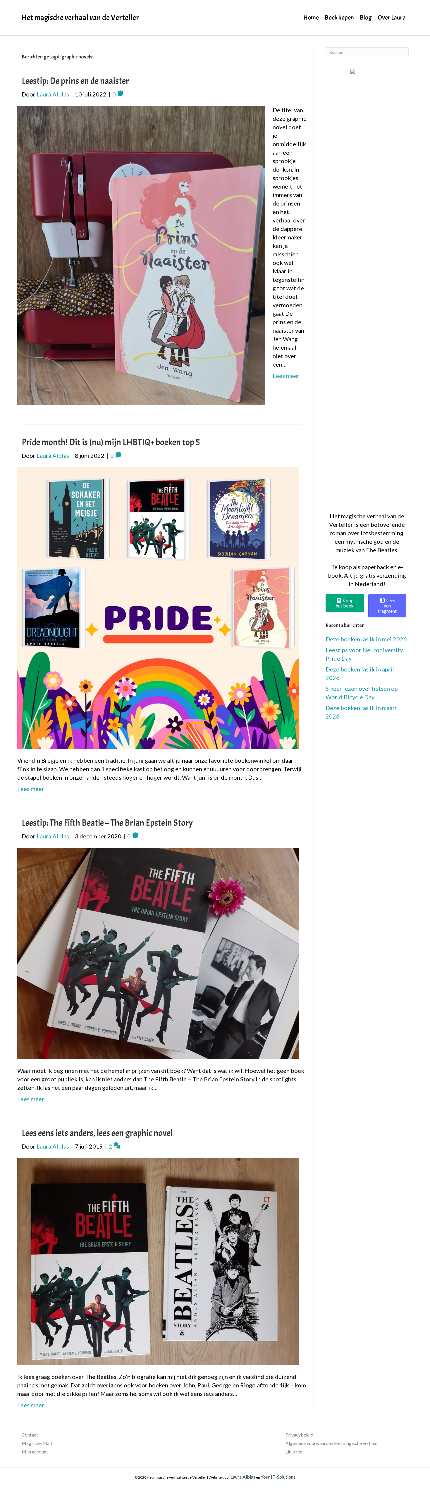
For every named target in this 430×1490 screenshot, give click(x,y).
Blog (366, 17)
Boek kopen (339, 17)
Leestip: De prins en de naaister (75, 81)
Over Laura (392, 17)
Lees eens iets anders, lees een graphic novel (97, 1133)
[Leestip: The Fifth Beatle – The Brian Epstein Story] (158, 952)
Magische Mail (37, 1443)
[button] (366, 287)
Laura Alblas (243, 1476)
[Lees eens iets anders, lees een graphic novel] (158, 1260)
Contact (30, 1434)
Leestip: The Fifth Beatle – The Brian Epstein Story (107, 822)
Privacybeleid (299, 1434)
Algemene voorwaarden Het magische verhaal (331, 1443)
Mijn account (35, 1451)
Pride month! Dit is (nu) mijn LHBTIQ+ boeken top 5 (111, 442)
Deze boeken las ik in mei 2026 (366, 639)
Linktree (293, 1451)
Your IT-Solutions (278, 1476)
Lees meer (286, 375)
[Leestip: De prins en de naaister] (141, 254)
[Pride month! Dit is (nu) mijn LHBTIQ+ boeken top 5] (158, 607)
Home (311, 17)
